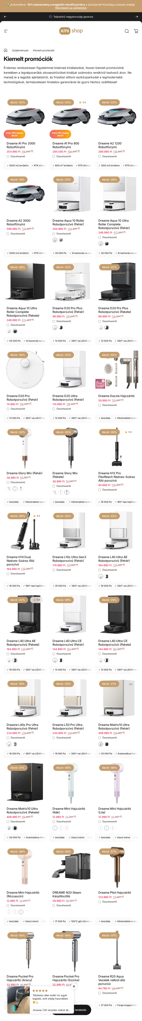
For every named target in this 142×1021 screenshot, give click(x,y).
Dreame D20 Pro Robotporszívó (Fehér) (22, 397)
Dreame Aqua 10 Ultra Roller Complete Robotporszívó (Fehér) (114, 224)
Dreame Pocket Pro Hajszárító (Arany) (20, 978)
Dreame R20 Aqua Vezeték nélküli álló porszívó (111, 980)
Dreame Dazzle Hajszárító (116, 396)
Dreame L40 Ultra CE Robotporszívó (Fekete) (114, 642)
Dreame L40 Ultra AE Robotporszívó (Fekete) (23, 642)
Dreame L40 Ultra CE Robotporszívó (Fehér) (68, 642)
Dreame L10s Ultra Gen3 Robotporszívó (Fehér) (69, 559)
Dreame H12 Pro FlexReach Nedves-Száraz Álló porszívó (116, 476)
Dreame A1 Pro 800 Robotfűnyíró (66, 145)
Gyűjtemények (20, 50)
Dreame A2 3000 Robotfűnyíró (18, 222)
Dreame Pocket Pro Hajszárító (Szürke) (66, 978)
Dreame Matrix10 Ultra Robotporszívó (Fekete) (23, 810)
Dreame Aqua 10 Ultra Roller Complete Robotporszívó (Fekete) (23, 311)
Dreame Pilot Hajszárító (114, 892)
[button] (55, 240)
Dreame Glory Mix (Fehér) (25, 473)
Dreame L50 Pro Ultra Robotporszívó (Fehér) (68, 726)
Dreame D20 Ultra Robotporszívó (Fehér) (68, 397)
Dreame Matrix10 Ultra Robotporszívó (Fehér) (114, 726)
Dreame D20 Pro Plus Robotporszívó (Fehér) (68, 310)
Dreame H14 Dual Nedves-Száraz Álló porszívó (20, 560)
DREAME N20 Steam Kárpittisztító (67, 894)
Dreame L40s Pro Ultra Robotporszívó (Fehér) (22, 726)
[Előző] (5, 16)
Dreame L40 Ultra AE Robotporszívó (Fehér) (114, 559)
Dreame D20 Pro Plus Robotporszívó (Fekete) (114, 310)
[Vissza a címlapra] (5, 50)
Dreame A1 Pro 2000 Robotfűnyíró (21, 145)
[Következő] (137, 16)
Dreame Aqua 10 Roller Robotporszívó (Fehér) (68, 222)
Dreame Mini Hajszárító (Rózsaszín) (23, 894)
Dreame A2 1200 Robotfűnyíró (109, 145)
